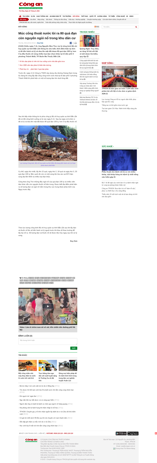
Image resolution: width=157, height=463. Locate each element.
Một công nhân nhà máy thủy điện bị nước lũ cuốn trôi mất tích (27, 375)
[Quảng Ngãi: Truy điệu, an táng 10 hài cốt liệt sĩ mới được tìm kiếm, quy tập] (89, 41)
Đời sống (76, 16)
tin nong (47, 280)
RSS (97, 26)
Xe (127, 16)
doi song (71, 280)
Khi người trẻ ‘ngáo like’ (28, 396)
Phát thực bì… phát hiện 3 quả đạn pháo (34, 69)
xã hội (26, 280)
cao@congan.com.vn (128, 446)
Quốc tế (93, 16)
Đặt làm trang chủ (29, 433)
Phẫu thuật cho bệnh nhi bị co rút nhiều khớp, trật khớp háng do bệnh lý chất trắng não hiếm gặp (120, 174)
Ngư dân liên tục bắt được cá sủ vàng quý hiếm (37, 400)
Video (131, 16)
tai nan (64, 280)
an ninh (31, 278)
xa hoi (22, 283)
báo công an (36, 283)
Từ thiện (111, 16)
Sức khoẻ (49, 19)
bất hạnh (33, 280)
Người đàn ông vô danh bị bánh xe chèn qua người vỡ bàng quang (43, 404)
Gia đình (33, 19)
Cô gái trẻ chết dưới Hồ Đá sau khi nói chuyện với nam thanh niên (43, 418)
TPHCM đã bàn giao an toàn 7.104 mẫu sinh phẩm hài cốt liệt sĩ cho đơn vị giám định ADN (120, 91)
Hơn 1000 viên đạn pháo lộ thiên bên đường (35, 65)
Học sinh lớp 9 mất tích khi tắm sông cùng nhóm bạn (39, 426)
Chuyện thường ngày (94, 19)
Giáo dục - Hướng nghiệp (77, 19)
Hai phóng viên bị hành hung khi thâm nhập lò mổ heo (39, 408)
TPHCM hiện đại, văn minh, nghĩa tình (31, 22)
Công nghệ (120, 16)
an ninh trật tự (45, 278)
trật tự (37, 278)
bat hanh (40, 280)
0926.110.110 (58, 433)
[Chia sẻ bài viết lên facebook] (71, 43)
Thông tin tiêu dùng (60, 19)
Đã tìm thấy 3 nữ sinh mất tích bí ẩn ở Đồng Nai (37, 386)
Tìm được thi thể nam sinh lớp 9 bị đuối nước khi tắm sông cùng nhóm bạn (47, 390)
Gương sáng (102, 16)
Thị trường (67, 16)
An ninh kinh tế (55, 16)
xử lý (51, 283)
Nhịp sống (41, 19)
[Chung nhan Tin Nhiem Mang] (124, 448)
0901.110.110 (68, 433)
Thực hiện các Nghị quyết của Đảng (80, 22)
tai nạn (62, 278)
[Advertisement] (94, 7)
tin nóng (69, 278)
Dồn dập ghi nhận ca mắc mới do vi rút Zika (35, 422)
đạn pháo (45, 283)
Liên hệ (42, 433)
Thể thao (84, 16)
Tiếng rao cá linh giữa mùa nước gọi (115, 105)
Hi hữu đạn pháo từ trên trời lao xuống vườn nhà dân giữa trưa (42, 61)
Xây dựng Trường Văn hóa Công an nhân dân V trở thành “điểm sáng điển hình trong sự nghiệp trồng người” (89, 87)
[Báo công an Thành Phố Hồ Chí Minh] (30, 5)
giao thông (55, 278)
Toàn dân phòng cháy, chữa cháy (56, 22)
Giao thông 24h (42, 16)
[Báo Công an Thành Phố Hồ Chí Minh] (20, 15)
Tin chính (26, 16)
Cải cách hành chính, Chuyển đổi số (114, 19)
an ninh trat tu (56, 280)
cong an (28, 283)
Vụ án (33, 16)
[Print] (75, 43)
